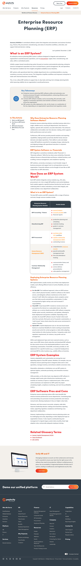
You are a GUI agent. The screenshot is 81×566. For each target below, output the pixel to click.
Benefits (20, 524)
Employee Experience (23, 526)
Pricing (67, 539)
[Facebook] (10, 559)
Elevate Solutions (7, 543)
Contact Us (75, 8)
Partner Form (68, 532)
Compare (20, 542)
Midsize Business (7, 514)
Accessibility (75, 558)
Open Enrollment (37, 437)
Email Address (50, 487)
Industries (5, 519)
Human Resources (22, 516)
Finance (4, 532)
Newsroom (52, 531)
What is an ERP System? (18, 120)
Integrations (68, 511)
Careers (52, 526)
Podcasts (36, 534)
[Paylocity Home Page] (8, 3)
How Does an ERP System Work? (18, 123)
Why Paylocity (22, 534)
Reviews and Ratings (23, 537)
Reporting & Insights (70, 521)
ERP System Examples (17, 126)
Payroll (20, 511)
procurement (44, 58)
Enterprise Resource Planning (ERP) (50, 12)
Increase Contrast (73, 554)
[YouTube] (17, 559)
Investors (52, 528)
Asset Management (55, 511)
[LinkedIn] (3, 559)
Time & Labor (21, 519)
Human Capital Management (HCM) (42, 435)
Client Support (69, 529)
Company (67, 8)
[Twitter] (7, 559)
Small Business (6, 511)
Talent (19, 521)
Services (5, 539)
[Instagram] (20, 559)
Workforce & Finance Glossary (29, 12)
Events (35, 539)
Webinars (36, 536)
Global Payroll (21, 514)
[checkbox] (66, 554)
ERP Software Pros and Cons (18, 128)
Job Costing (35, 439)
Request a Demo (69, 535)
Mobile (67, 516)
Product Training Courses (40, 548)
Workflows (68, 519)
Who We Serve (7, 507)
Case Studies (21, 540)
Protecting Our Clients (55, 539)
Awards (52, 541)
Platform (5, 526)
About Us (52, 523)
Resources (37, 528)
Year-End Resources (39, 546)
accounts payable (58, 212)
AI (65, 514)
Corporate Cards (38, 515)
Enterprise (5, 516)
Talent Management (23, 529)
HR (3, 529)
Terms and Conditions (67, 558)
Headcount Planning (39, 523)
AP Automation (38, 518)
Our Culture (53, 534)
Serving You (52, 536)
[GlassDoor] (13, 559)
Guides (35, 531)
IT (50, 507)
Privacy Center (58, 558)
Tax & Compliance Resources (38, 542)
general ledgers (57, 210)
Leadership (52, 544)
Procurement (37, 520)
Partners (5, 521)
